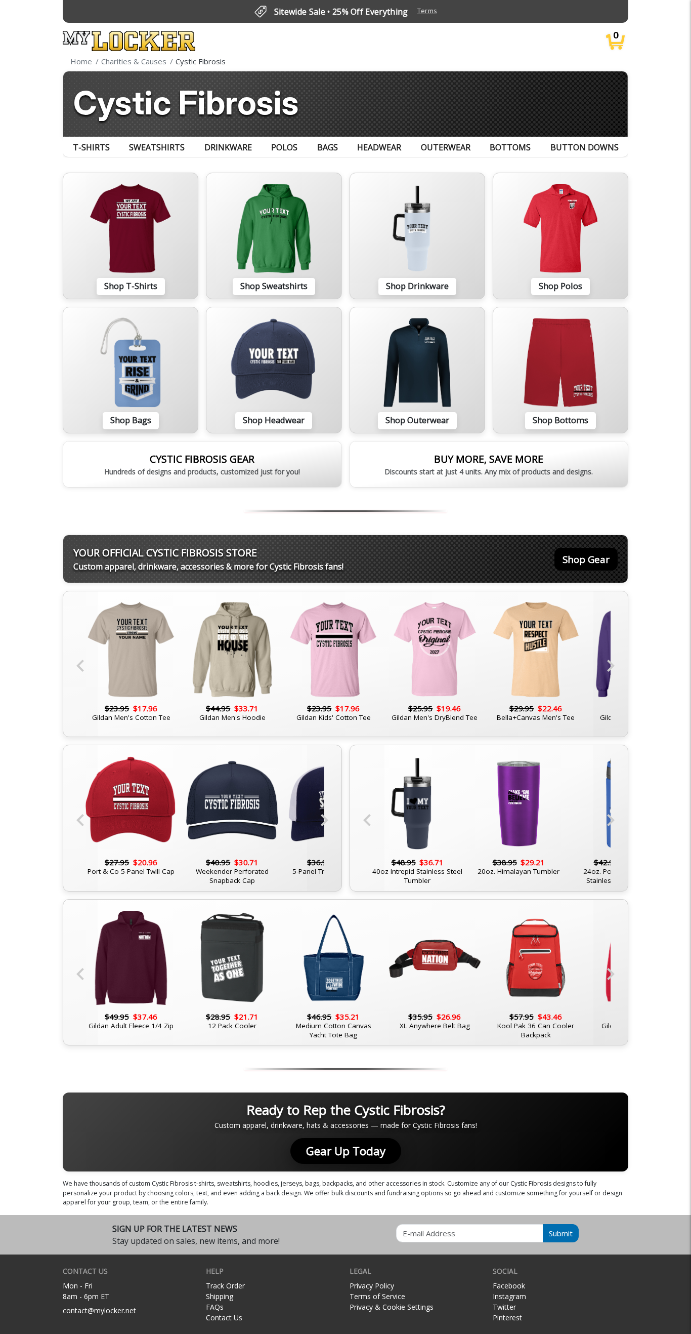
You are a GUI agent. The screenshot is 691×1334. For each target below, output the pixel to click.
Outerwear (445, 147)
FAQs (215, 1307)
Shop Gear (586, 559)
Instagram (509, 1296)
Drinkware (228, 147)
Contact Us (224, 1317)
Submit (561, 1233)
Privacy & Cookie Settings (392, 1307)
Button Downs (584, 147)
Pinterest (507, 1317)
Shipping (219, 1296)
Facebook (509, 1285)
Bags (327, 147)
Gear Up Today (345, 1151)
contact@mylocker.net (99, 1310)
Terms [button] (427, 11)
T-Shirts (91, 147)
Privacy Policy (372, 1285)
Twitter (504, 1307)
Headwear (379, 147)
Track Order (225, 1285)
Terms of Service (377, 1296)
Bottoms (510, 147)
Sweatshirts (157, 147)
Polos (284, 147)
